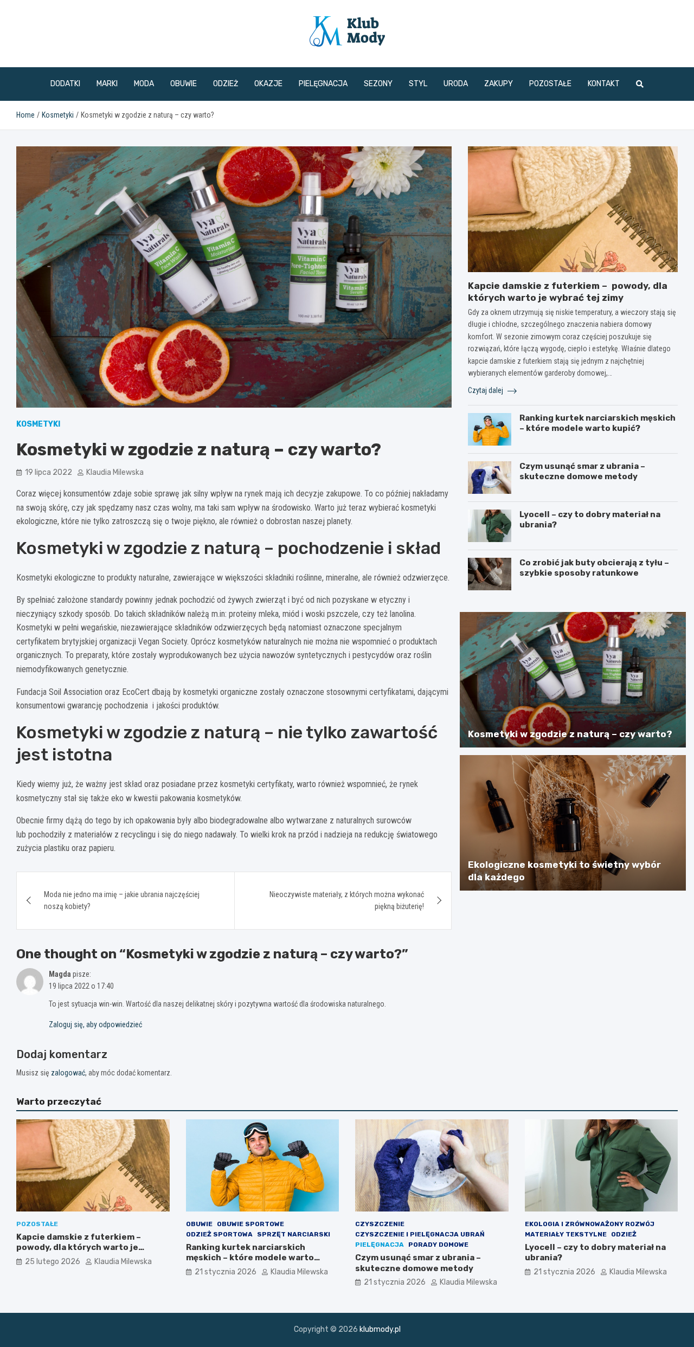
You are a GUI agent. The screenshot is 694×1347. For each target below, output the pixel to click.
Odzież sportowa (219, 1234)
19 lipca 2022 (48, 472)
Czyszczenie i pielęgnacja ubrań (420, 1234)
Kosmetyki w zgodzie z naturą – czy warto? (570, 734)
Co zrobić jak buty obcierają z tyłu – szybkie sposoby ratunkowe (594, 568)
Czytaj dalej (486, 390)
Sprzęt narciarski (293, 1234)
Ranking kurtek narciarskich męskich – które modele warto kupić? (597, 423)
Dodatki (65, 83)
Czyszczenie (379, 1224)
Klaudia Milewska (115, 472)
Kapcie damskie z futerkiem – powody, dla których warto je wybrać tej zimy (79, 1247)
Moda (144, 83)
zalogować (68, 1072)
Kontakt (604, 83)
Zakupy (498, 83)
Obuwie (183, 83)
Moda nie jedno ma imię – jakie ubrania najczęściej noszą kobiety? (122, 900)
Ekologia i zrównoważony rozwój (589, 1224)
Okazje (268, 83)
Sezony (378, 83)
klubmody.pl (380, 1329)
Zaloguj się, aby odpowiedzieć (95, 1024)
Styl (418, 83)
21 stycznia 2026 (225, 1272)
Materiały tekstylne (566, 1234)
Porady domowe (438, 1244)
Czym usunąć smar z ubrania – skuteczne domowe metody (582, 471)
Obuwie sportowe (250, 1224)
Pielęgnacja (323, 83)
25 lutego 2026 (52, 1261)
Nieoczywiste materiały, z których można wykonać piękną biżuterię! (346, 900)
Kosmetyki (38, 424)
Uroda (456, 83)
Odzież (225, 83)
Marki (107, 83)
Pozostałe (550, 83)
